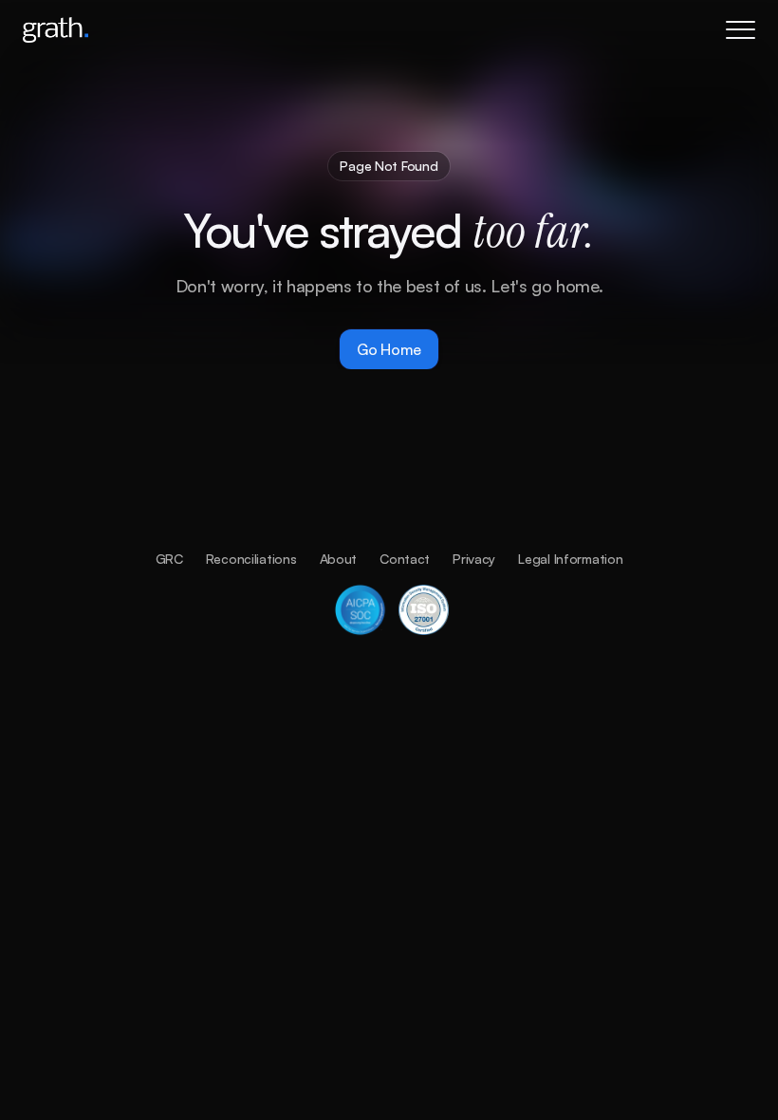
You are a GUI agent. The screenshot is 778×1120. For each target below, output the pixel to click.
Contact (405, 559)
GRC (169, 559)
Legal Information (570, 559)
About (339, 559)
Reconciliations (251, 559)
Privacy (474, 559)
